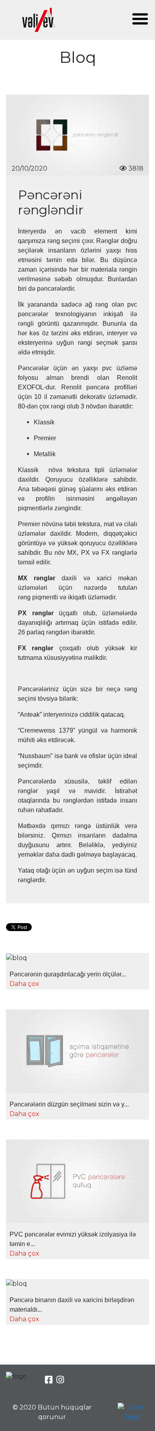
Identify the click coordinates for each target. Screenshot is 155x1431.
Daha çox (24, 984)
